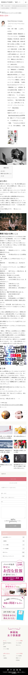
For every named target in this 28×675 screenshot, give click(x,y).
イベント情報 (13, 544)
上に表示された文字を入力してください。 (13, 520)
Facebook (11, 669)
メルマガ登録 (19, 653)
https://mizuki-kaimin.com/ (15, 115)
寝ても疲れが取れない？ (20, 436)
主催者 (4, 646)
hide (7, 167)
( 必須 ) (3, 493)
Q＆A (4, 655)
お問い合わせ (6, 653)
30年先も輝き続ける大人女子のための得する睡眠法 (12, 404)
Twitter (8, 669)
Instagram (14, 669)
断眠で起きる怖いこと (6, 173)
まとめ (2, 176)
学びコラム (13, 552)
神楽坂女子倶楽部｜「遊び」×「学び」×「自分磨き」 (16, 673)
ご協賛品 (13, 541)
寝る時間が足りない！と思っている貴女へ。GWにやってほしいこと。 (20, 466)
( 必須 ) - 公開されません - (8, 497)
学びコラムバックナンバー (13, 556)
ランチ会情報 (13, 548)
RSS (20, 669)
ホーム (4, 640)
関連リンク (18, 658)
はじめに (3, 171)
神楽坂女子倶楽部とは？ (7, 643)
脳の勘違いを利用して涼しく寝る (20, 451)
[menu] (26, 2)
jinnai (6, 402)
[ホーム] (2, 5)
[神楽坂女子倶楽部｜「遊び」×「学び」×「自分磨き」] (14, 635)
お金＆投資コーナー (13, 537)
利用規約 (18, 660)
